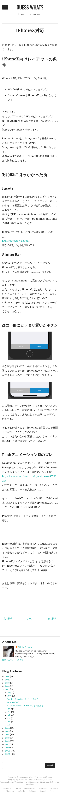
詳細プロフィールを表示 (13, 660)
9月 (9, 709)
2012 (7, 741)
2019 (7, 683)
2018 (7, 686)
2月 (9, 722)
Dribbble (33, 791)
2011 (7, 744)
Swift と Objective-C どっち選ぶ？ (22, 699)
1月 (9, 725)
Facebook (7, 788)
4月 (9, 718)
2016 (7, 728)
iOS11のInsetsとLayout (15, 240)
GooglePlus (29, 788)
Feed (52, 791)
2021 (7, 676)
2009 (7, 751)
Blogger (48, 777)
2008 (7, 754)
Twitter (17, 788)
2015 (7, 731)
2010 (7, 747)
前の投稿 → (53, 618)
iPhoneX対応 (30, 30)
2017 (7, 689)
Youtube (54, 788)
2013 (7, 738)
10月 (10, 696)
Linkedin (21, 791)
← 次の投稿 (6, 618)
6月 (9, 715)
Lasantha (48, 780)
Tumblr (43, 791)
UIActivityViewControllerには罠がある (25, 706)
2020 (7, 680)
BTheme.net (33, 782)
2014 (7, 734)
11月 (9, 692)
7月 (9, 712)
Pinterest (10, 791)
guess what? (30, 7)
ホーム (30, 618)
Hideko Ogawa (24, 647)
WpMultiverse (21, 780)
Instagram (42, 788)
